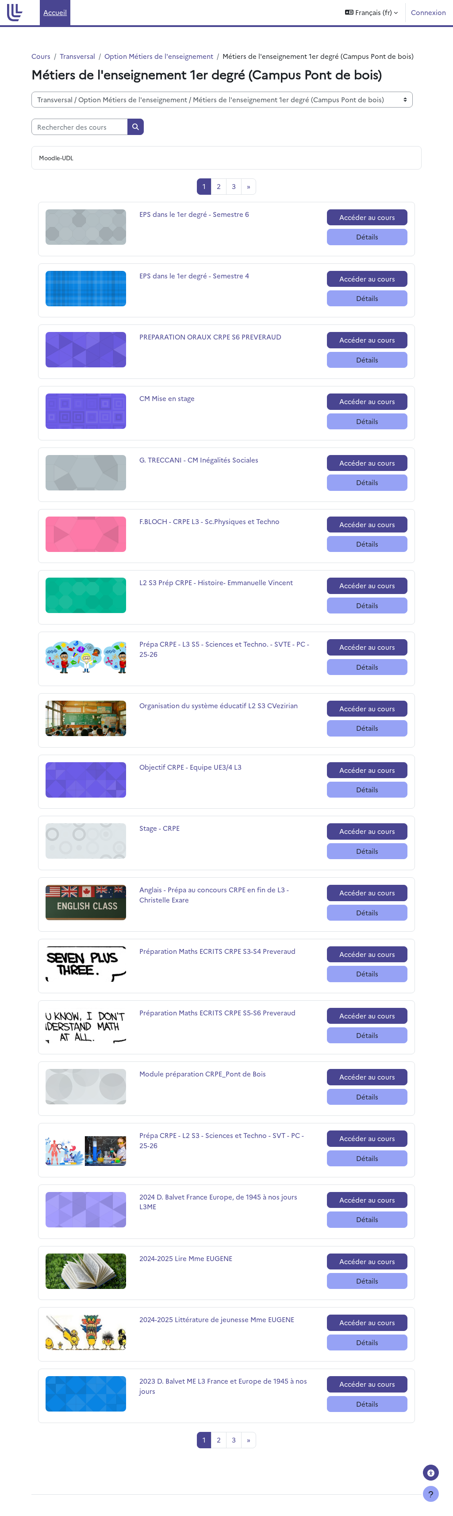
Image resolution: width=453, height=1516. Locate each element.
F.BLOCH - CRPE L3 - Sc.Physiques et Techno (209, 521)
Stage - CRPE (161, 828)
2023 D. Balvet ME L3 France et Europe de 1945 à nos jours (223, 1385)
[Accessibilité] (431, 1473)
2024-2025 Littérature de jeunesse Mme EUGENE (216, 1319)
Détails (367, 236)
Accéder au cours (367, 217)
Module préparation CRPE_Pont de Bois (202, 1073)
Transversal (77, 56)
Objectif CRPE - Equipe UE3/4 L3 (190, 767)
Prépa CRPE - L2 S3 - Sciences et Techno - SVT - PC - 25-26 (221, 1140)
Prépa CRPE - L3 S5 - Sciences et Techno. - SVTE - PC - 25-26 (224, 648)
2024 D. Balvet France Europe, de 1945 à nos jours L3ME (218, 1201)
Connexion (428, 12)
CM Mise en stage (167, 398)
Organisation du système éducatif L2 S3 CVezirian (218, 705)
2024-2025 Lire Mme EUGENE (185, 1258)
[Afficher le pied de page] (431, 1494)
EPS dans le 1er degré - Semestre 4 (194, 275)
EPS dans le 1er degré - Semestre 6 (194, 214)
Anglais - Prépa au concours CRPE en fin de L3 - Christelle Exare (214, 894)
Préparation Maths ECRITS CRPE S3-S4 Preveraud (217, 951)
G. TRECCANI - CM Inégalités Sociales (198, 459)
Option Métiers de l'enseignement (158, 56)
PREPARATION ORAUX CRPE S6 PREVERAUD (210, 336)
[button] (371, 12)
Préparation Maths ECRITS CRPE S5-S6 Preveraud (217, 1012)
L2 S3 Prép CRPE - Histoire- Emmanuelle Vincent (216, 582)
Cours (40, 56)
